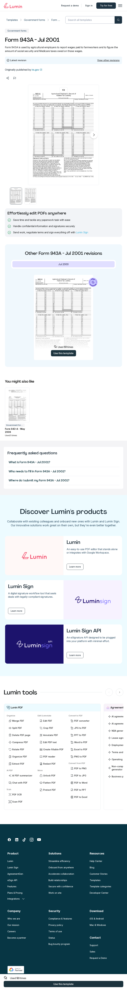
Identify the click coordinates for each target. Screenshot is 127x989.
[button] (16, 196)
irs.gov (35, 69)
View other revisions (108, 60)
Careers (11, 931)
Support (94, 945)
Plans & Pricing (14, 892)
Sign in (89, 5)
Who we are (13, 918)
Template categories (100, 886)
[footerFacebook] (9, 840)
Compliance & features (60, 918)
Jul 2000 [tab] (63, 264)
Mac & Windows (98, 925)
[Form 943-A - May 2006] (17, 404)
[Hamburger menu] (120, 5)
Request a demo (70, 5)
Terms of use (55, 931)
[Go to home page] (13, 5)
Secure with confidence (60, 886)
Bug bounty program (59, 944)
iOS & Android (97, 918)
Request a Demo (98, 958)
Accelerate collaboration (61, 874)
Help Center (96, 861)
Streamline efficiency (59, 861)
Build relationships (57, 880)
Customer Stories (98, 874)
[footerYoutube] (39, 840)
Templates (12, 19)
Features (11, 886)
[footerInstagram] (31, 840)
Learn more (75, 566)
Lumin (10, 861)
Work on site (54, 892)
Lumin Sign (82, 232)
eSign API (12, 880)
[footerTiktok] (24, 840)
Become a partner (16, 937)
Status (51, 937)
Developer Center (99, 892)
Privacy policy (55, 925)
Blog (92, 867)
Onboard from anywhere (61, 867)
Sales (92, 951)
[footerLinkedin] (17, 840)
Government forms (34, 19)
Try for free (106, 5)
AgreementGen (15, 874)
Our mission (13, 925)
